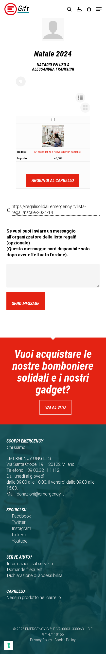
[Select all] (21, 81)
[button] (99, 9)
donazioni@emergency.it (40, 494)
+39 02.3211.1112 (42, 470)
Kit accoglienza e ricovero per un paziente (57, 152)
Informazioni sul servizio (30, 563)
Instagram (21, 528)
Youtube (20, 541)
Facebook (21, 516)
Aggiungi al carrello (53, 180)
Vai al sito (55, 407)
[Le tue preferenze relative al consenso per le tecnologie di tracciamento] (8, 645)
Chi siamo (16, 447)
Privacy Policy (41, 640)
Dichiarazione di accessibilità (34, 575)
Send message (25, 303)
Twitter (19, 522)
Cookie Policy (65, 640)
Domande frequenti (25, 569)
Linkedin (20, 534)
